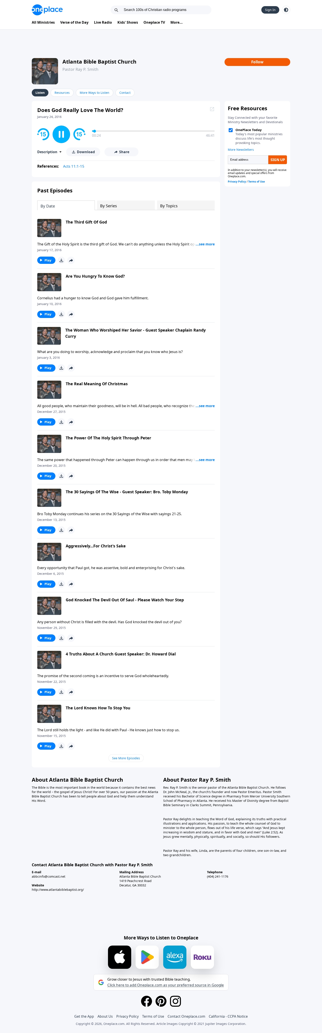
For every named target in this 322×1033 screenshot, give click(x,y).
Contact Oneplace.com (186, 1016)
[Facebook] (146, 1001)
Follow (257, 61)
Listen (40, 93)
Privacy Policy (127, 1016)
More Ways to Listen (94, 93)
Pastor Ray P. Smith (80, 69)
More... (176, 22)
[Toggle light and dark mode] (286, 10)
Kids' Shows (127, 22)
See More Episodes (126, 758)
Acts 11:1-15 (73, 166)
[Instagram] (175, 1001)
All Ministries (43, 22)
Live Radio (103, 22)
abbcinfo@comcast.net (48, 876)
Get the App (84, 1016)
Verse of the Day (74, 22)
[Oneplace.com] (47, 9)
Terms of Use (153, 1016)
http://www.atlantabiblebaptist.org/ (58, 889)
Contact (125, 93)
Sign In (270, 10)
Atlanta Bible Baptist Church (99, 61)
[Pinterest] (161, 1001)
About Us (105, 1016)
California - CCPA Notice (228, 1016)
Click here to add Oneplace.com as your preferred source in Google (165, 985)
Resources (62, 93)
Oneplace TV (154, 22)
